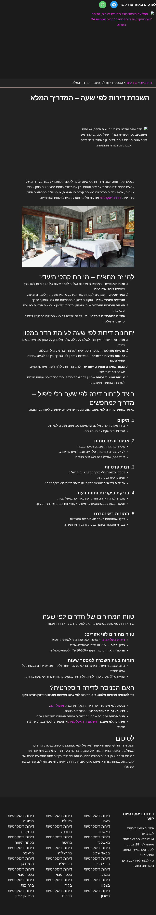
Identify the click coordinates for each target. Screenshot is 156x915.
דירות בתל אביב (113, 639)
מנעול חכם (57, 705)
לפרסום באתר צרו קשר (138, 5)
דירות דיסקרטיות (110, 197)
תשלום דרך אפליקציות (82, 721)
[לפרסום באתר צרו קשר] (114, 4)
